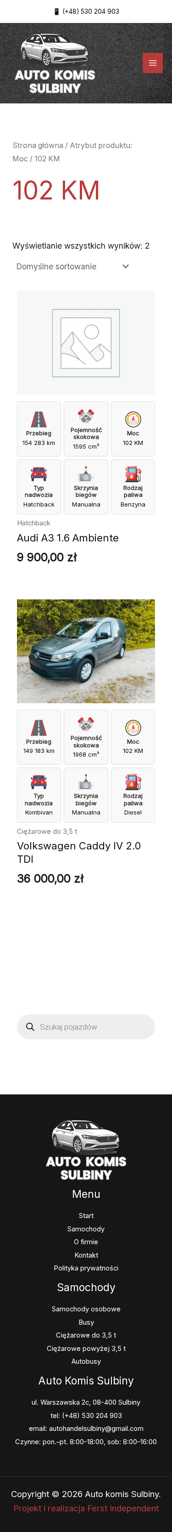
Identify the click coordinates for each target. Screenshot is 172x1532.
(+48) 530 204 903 (90, 11)
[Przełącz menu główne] (153, 63)
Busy (86, 1322)
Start (86, 1216)
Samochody (86, 1229)
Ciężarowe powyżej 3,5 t (86, 1348)
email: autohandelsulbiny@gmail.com (86, 1428)
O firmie (86, 1242)
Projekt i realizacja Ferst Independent (86, 1508)
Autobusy (86, 1361)
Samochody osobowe (86, 1309)
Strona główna (37, 145)
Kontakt (86, 1255)
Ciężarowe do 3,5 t (86, 1335)
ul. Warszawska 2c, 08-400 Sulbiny (86, 1402)
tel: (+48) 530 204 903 (86, 1416)
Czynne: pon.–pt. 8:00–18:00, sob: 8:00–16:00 (86, 1442)
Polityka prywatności (86, 1268)
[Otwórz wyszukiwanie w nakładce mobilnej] (86, 1027)
